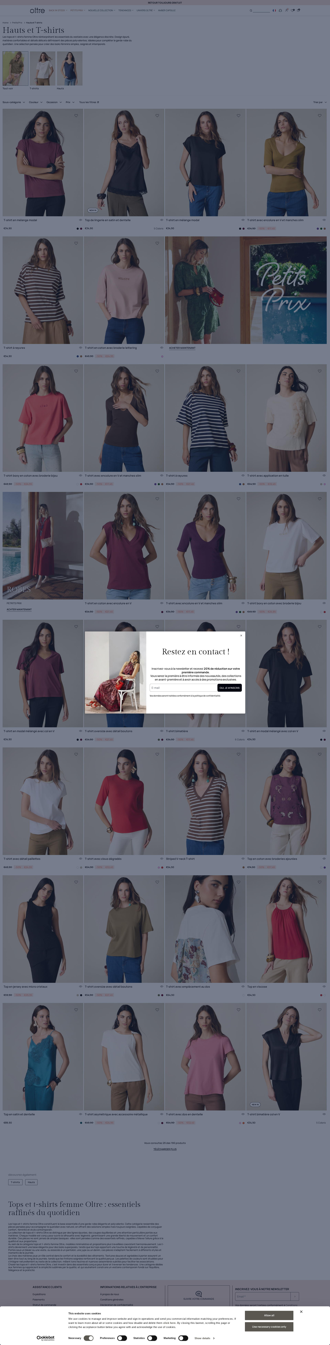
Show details (202, 1338)
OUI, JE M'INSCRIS (230, 687)
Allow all (269, 1315)
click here (169, 1322)
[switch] (122, 1338)
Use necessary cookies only (269, 1326)
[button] (241, 635)
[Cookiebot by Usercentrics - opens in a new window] (46, 1338)
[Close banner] (301, 1311)
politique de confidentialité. (207, 695)
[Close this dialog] (241, 635)
